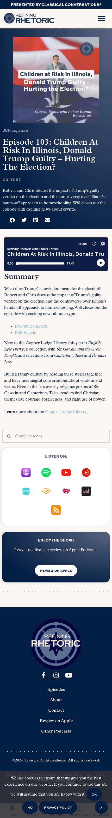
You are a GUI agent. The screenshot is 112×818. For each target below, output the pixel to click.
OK (94, 794)
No (30, 807)
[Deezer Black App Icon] (86, 491)
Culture (12, 179)
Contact (56, 711)
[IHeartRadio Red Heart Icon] (66, 491)
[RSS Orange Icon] (56, 510)
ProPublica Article (31, 326)
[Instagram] (56, 675)
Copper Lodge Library (65, 412)
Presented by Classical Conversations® (56, 4)
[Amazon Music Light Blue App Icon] (26, 491)
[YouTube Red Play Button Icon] (66, 472)
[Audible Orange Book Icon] (46, 491)
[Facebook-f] (43, 675)
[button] (101, 19)
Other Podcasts (56, 731)
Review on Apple (56, 721)
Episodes (56, 690)
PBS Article (25, 333)
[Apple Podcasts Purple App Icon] (26, 472)
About (56, 700)
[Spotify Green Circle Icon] (46, 472)
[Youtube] (68, 675)
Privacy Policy (58, 807)
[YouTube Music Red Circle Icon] (86, 472)
